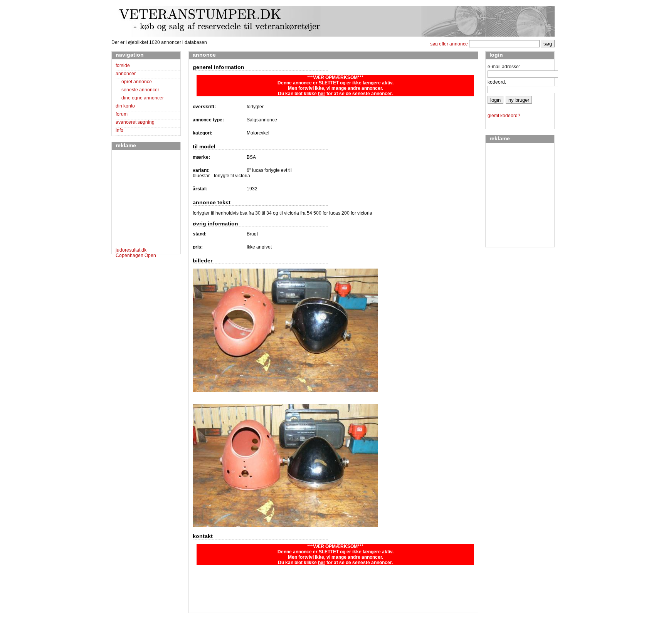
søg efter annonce (449, 44)
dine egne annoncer (142, 98)
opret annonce (136, 81)
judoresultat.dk (131, 250)
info (119, 130)
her (321, 93)
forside (123, 65)
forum (122, 114)
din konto (125, 106)
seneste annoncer (140, 89)
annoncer (126, 73)
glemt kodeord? (504, 115)
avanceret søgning (135, 122)
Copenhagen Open (136, 255)
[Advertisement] (139, 200)
